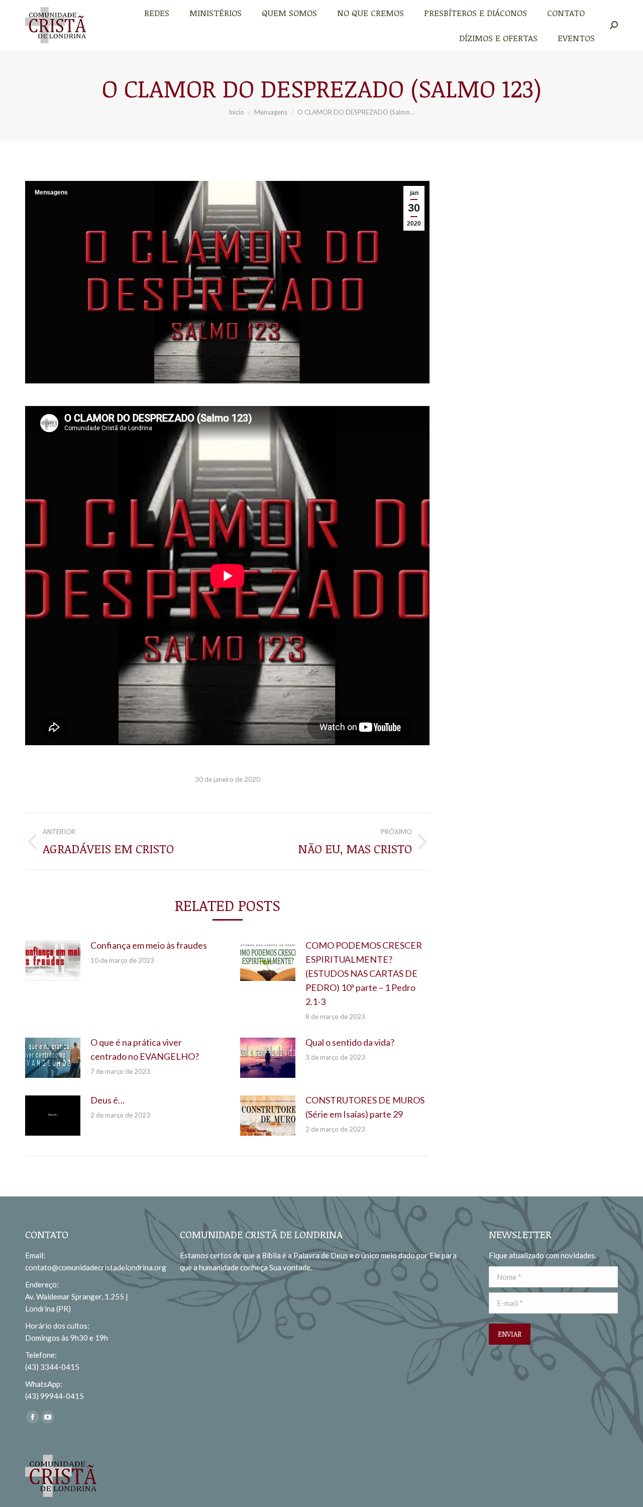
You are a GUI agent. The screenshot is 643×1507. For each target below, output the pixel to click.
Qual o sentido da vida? (349, 1042)
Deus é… (107, 1100)
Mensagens (51, 192)
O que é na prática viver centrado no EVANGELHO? (144, 1049)
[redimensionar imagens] (52, 961)
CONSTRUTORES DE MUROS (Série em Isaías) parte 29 (364, 1107)
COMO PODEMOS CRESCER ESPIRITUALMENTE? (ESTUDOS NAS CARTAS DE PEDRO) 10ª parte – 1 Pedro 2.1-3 (363, 973)
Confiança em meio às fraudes (148, 945)
